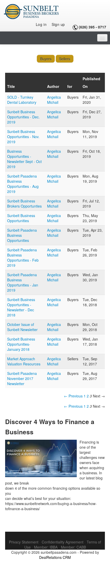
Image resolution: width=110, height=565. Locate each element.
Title (11, 86)
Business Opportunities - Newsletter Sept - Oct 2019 (24, 159)
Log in (41, 24)
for (69, 86)
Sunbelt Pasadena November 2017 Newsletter (22, 378)
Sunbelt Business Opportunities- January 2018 (21, 344)
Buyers (45, 58)
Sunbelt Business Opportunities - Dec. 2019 (23, 117)
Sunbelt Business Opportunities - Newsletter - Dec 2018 (21, 307)
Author (53, 86)
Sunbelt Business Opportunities (21, 218)
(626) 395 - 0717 (92, 26)
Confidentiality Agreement (62, 542)
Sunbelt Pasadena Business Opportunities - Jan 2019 (22, 282)
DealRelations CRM (55, 557)
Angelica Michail (54, 100)
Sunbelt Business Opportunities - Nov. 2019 (23, 136)
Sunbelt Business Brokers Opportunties (24, 203)
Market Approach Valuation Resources (23, 361)
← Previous (73, 395)
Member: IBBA (46, 547)
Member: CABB (73, 547)
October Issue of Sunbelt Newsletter (22, 327)
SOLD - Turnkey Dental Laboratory (21, 100)
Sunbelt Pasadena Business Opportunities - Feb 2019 (23, 257)
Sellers (64, 58)
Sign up (58, 24)
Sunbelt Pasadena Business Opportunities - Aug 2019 (23, 183)
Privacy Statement (23, 542)
